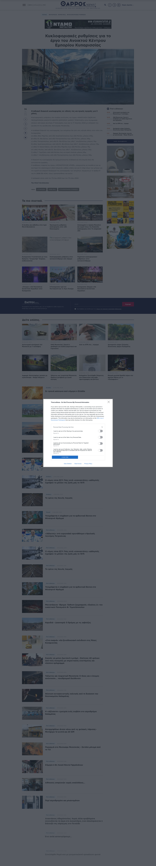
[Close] (109, 402)
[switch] (100, 431)
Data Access (78, 463)
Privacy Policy (88, 463)
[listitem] (78, 427)
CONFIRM (65, 457)
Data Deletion (68, 463)
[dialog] (78, 433)
